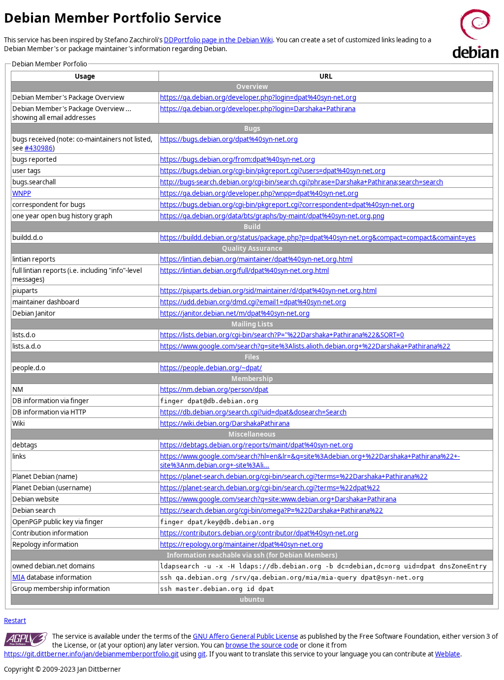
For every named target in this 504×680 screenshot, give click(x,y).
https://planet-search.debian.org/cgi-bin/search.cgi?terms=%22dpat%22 (270, 487)
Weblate (447, 654)
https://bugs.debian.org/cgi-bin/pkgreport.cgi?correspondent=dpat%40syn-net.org (287, 204)
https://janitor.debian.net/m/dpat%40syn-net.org (235, 313)
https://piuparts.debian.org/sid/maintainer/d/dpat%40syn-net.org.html (268, 290)
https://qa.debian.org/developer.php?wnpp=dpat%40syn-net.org (259, 193)
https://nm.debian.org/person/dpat (214, 389)
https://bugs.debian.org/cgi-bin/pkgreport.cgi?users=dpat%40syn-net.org (272, 170)
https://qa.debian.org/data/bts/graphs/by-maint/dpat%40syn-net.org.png (272, 215)
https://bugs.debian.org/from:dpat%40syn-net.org (237, 159)
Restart (15, 620)
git (202, 654)
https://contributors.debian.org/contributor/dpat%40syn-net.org (259, 533)
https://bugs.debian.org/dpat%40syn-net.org (229, 139)
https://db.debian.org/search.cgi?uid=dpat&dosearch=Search (253, 412)
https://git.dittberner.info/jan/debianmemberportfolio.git (91, 654)
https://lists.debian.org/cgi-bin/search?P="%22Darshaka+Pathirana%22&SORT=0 (282, 334)
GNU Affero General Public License (245, 636)
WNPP (21, 193)
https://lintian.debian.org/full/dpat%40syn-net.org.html (244, 270)
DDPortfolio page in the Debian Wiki (218, 39)
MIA (18, 577)
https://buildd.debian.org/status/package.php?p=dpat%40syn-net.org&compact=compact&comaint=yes (317, 237)
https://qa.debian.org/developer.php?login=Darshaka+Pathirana (257, 108)
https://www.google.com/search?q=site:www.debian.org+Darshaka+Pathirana (278, 499)
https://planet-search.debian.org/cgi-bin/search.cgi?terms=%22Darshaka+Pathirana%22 (294, 476)
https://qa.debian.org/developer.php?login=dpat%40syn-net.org (258, 97)
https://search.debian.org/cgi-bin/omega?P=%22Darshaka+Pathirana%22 (271, 510)
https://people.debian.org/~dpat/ (211, 367)
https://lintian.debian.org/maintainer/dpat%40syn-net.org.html (256, 259)
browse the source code (261, 645)
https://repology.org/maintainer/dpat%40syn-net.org (241, 544)
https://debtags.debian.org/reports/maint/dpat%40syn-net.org (256, 445)
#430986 (39, 148)
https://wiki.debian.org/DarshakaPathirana (224, 423)
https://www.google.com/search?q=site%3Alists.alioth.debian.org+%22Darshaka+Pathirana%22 (305, 346)
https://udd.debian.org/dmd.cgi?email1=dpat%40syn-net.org (253, 301)
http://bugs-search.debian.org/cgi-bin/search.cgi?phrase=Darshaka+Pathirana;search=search (301, 181)
